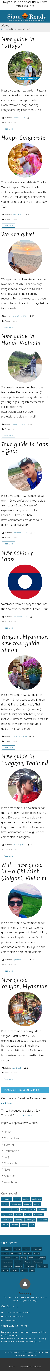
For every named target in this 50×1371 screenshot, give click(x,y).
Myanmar (41, 1209)
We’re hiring (11, 1182)
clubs (16, 1209)
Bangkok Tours (35, 1367)
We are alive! (17, 234)
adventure (7, 1199)
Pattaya (28, 1214)
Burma (36, 1204)
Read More (8, 129)
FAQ (6, 1157)
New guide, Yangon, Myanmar (24, 983)
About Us (9, 1176)
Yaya (32, 1225)
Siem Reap (43, 1219)
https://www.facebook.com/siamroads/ (17, 1338)
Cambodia (6, 1209)
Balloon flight (16, 1204)
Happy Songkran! (23, 137)
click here (7, 1103)
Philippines (38, 1214)
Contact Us (10, 1163)
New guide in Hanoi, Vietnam (21, 339)
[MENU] (46, 13)
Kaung (23, 1209)
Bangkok (27, 1204)
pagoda (19, 1214)
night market (7, 1214)
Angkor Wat (36, 1199)
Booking (9, 1144)
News (14, 122)
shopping (18, 1219)
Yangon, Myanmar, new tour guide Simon (24, 643)
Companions (11, 1138)
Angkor (26, 1199)
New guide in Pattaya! (17, 42)
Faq (46, 1352)
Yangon (24, 1225)
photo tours (7, 1219)
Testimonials (11, 1151)
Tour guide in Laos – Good (24, 448)
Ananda (17, 1199)
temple (5, 1225)
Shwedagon (30, 1219)
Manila (32, 1209)
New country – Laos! (19, 556)
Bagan (5, 1204)
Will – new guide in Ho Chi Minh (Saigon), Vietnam (23, 871)
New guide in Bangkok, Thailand (24, 760)
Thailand (14, 1225)
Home (3, 29)
